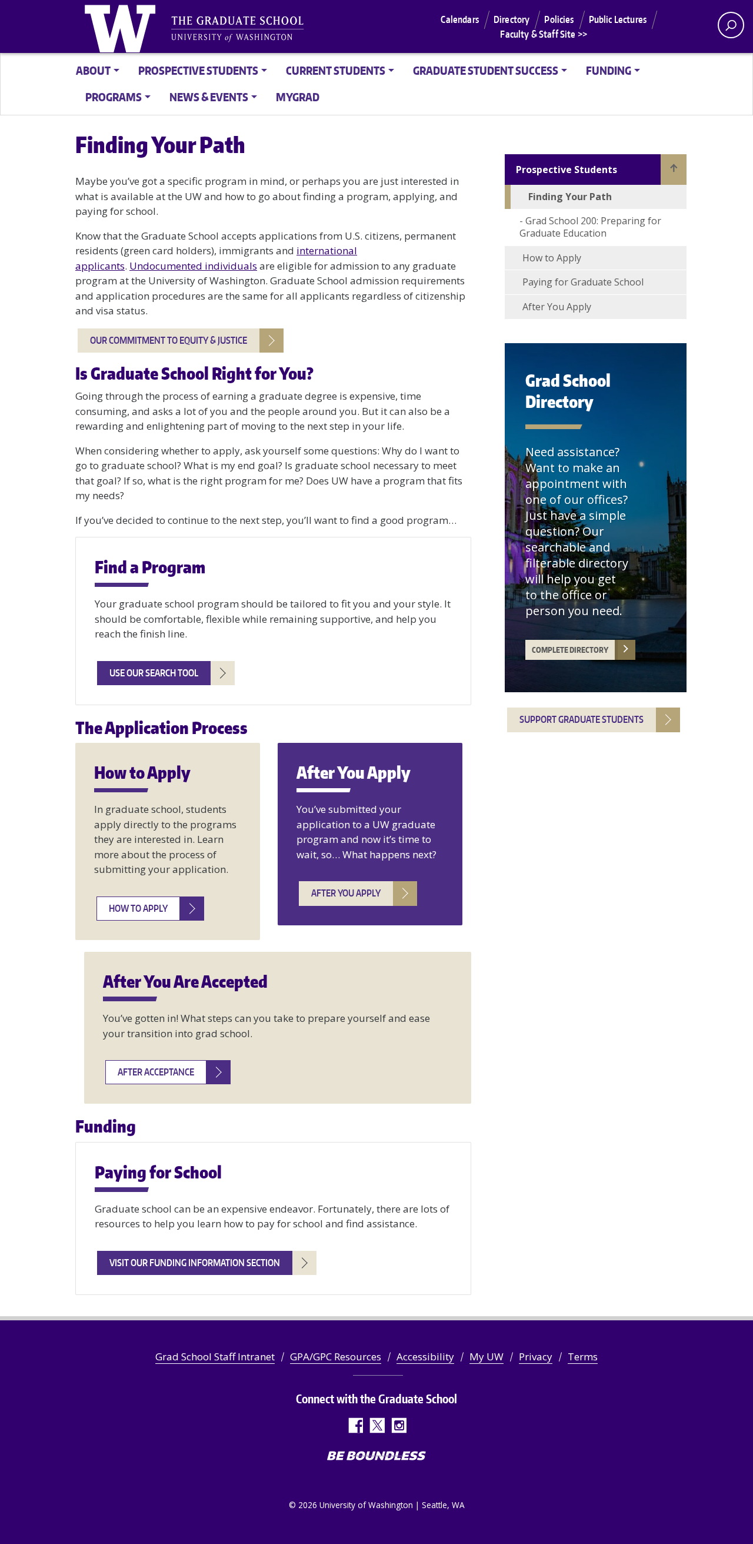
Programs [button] (113, 96)
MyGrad (297, 96)
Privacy (535, 1356)
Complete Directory (570, 650)
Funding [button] (608, 70)
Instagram (399, 1425)
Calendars (459, 19)
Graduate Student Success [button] (485, 70)
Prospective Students (566, 169)
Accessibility (425, 1356)
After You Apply (556, 306)
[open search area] (731, 25)
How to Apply (551, 257)
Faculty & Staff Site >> (543, 34)
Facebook (355, 1425)
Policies (559, 19)
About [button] (93, 70)
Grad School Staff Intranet (215, 1356)
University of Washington (122, 26)
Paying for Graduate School (583, 281)
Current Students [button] (335, 70)
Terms (583, 1356)
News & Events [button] (208, 96)
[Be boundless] (376, 1457)
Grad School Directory (568, 391)
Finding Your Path (570, 196)
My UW (486, 1356)
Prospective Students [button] (198, 70)
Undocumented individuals (193, 266)
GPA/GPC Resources (335, 1356)
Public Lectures (618, 19)
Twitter (377, 1425)
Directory (511, 19)
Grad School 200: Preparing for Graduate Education (590, 227)
